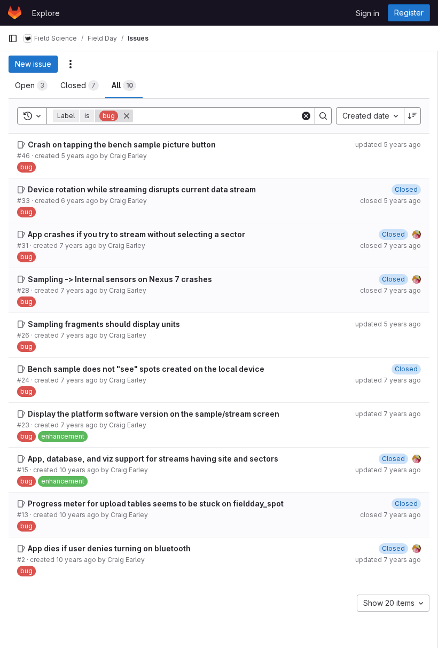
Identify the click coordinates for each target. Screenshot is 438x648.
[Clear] (306, 116)
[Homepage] (15, 12)
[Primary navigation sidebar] (12, 38)
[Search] (323, 115)
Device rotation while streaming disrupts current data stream (142, 189)
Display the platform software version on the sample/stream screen (153, 413)
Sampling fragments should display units (104, 324)
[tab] (31, 85)
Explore (46, 13)
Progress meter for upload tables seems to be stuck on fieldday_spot (156, 503)
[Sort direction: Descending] (412, 115)
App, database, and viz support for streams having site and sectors (153, 458)
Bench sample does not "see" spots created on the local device (146, 368)
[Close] (126, 116)
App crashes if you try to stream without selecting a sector (136, 234)
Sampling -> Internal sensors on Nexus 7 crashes (120, 279)
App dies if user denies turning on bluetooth (109, 548)
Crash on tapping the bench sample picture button (122, 144)
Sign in (367, 13)
